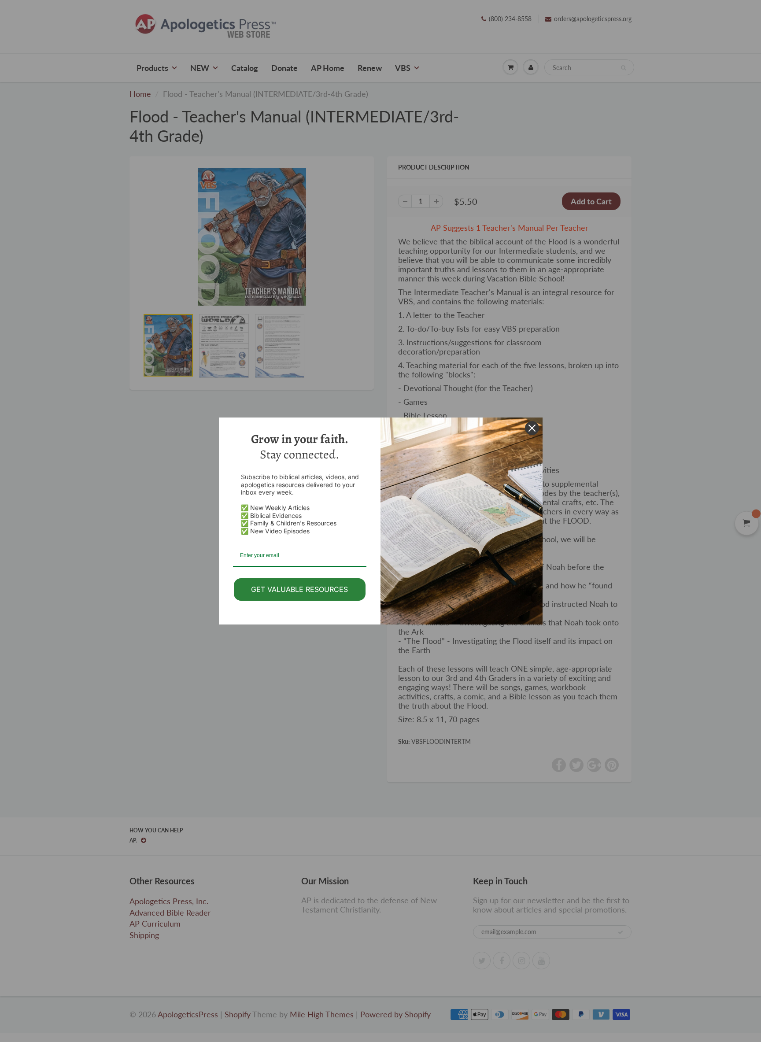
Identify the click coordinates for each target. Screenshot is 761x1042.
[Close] (532, 428)
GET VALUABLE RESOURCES (299, 589)
